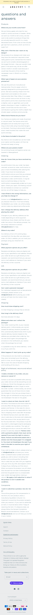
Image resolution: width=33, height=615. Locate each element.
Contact (5, 531)
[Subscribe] (27, 577)
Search (5, 527)
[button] (3, 7)
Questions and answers (10, 534)
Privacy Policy (7, 538)
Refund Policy (7, 546)
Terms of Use (7, 542)
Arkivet (13, 612)
